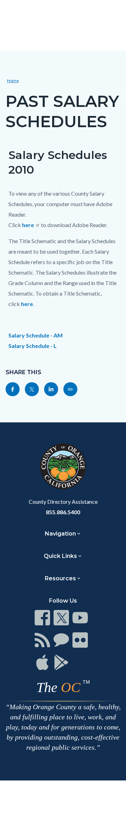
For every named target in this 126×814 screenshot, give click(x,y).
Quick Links (60, 556)
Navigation (60, 533)
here (27, 224)
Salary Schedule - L (32, 345)
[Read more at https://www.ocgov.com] (63, 466)
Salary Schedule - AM (35, 335)
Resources (60, 578)
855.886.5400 (63, 512)
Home (13, 80)
